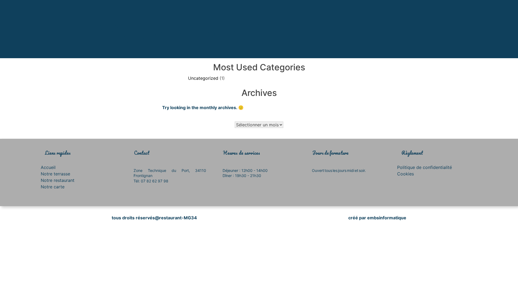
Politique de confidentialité (424, 167)
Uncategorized (203, 78)
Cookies (405, 173)
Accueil (48, 167)
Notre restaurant (57, 180)
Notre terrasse (55, 173)
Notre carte (52, 186)
